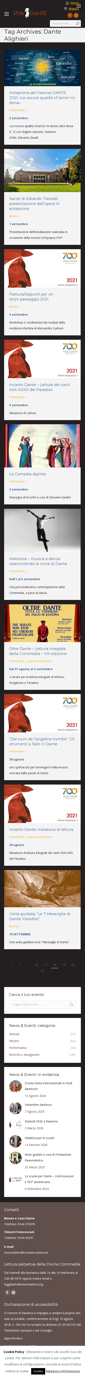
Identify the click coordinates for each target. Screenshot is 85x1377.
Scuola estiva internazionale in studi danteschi (48, 1086)
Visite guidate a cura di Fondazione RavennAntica (48, 1157)
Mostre (13, 216)
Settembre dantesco (38, 1105)
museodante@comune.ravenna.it (26, 1252)
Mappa (74, 9)
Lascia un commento (40, 661)
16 (36, 965)
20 (72, 965)
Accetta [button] (38, 1371)
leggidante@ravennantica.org (23, 1284)
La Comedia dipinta (27, 474)
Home (74, 3)
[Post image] (15, 1086)
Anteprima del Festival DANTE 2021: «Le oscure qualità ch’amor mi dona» (42, 98)
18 (54, 965)
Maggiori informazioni (63, 1371)
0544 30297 (25, 1238)
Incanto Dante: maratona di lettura (41, 829)
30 (42, 971)
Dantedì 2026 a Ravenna (41, 1121)
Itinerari (13, 926)
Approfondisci (13, 1338)
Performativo (17, 110)
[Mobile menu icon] (78, 6)
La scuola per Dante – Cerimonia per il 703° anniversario (49, 1179)
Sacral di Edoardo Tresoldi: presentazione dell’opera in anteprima (34, 203)
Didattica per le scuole (39, 1138)
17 (45, 965)
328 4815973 (12, 1278)
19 (63, 965)
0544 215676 (26, 1224)
